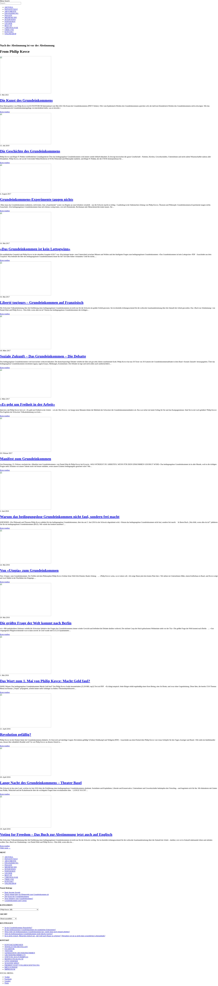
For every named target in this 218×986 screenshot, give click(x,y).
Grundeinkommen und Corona (16, 901)
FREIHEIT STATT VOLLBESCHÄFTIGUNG (22, 965)
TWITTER (9, 951)
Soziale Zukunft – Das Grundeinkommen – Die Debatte (43, 356)
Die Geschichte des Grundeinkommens (30, 151)
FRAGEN (8, 15)
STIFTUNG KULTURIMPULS (16, 957)
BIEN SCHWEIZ (11, 967)
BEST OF (8, 26)
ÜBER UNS (9, 30)
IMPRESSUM (10, 969)
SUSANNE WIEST (12, 963)
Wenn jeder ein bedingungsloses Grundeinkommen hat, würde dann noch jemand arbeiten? (37, 932)
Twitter (7, 977)
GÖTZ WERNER (11, 961)
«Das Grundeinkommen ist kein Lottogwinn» (35, 249)
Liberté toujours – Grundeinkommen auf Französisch (41, 302)
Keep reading (5, 112)
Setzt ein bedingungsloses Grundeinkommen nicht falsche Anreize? (29, 934)
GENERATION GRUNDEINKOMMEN (20, 953)
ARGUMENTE (10, 11)
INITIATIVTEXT (11, 9)
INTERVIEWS (10, 19)
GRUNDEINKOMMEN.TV (15, 955)
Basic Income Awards (12, 892)
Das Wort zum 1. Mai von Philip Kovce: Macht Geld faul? (45, 681)
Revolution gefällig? (15, 734)
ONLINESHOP (10, 34)
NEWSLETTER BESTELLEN (16, 947)
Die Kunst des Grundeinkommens (26, 100)
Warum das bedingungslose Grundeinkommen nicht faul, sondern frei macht (59, 517)
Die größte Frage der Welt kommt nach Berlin (35, 623)
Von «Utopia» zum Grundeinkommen (29, 570)
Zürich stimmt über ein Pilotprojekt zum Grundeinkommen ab (27, 894)
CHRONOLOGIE (11, 28)
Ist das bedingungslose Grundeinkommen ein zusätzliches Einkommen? (30, 930)
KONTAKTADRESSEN (14, 945)
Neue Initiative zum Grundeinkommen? (19, 899)
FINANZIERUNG (11, 13)
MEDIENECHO (11, 17)
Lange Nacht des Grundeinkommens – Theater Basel (41, 783)
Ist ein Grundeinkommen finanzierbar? (18, 928)
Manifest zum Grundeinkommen (25, 459)
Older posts (5, 848)
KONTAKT (9, 32)
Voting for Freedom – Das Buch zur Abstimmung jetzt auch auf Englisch (56, 834)
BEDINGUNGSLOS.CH (14, 959)
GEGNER (8, 24)
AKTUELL (9, 7)
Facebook (8, 979)
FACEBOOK (10, 949)
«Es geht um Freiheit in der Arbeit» (27, 404)
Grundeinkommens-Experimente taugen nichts (36, 199)
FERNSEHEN (10, 21)
